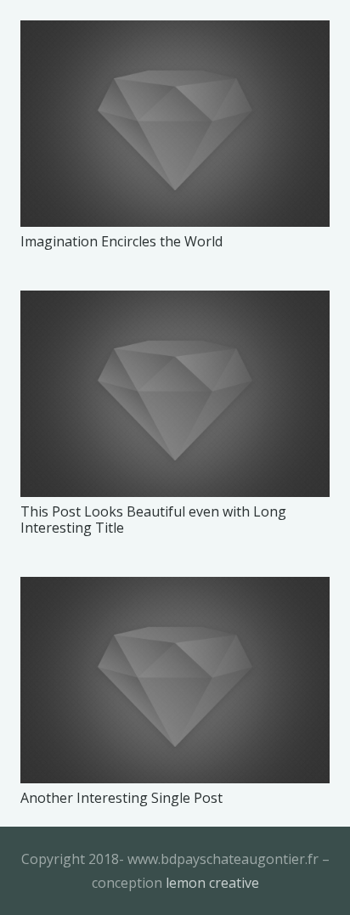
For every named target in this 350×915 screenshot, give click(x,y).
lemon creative (212, 882)
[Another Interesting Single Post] (175, 680)
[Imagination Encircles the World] (175, 123)
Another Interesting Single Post (121, 797)
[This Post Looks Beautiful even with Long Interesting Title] (175, 394)
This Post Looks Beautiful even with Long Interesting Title (153, 519)
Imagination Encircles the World (121, 241)
